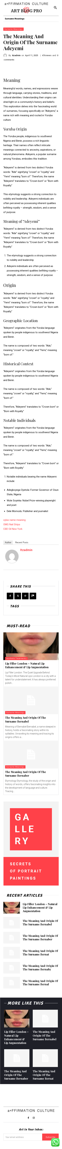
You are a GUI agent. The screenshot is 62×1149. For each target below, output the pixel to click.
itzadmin (16, 55)
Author (8, 542)
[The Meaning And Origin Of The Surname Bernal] (11, 982)
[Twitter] (17, 596)
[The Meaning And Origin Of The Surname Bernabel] (31, 700)
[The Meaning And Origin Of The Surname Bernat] (11, 952)
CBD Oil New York (12, 528)
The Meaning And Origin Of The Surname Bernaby (40, 967)
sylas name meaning (14, 519)
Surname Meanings (13, 29)
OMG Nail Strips (11, 524)
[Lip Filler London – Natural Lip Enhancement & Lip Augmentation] (31, 646)
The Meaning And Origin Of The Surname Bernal (40, 982)
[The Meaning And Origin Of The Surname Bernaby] (11, 968)
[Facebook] (10, 596)
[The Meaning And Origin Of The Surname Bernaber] (31, 754)
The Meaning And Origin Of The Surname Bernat (40, 952)
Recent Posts (21, 542)
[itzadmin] (6, 55)
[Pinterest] (25, 596)
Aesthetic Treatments (16, 658)
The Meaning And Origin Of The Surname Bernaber (25, 773)
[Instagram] (34, 1118)
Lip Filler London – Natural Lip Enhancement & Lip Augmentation (27, 665)
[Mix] (33, 596)
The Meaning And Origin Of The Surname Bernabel (25, 719)
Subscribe (50, 1137)
